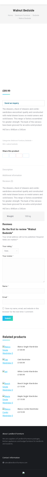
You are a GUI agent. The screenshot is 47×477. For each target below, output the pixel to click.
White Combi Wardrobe (28, 371)
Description (8, 169)
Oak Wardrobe (24, 359)
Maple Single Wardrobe (28, 396)
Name (6, 286)
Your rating (8, 246)
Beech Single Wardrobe (28, 383)
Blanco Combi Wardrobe (28, 409)
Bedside (28, 140)
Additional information (12, 175)
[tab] (23, 168)
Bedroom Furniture (18, 140)
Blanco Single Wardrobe (28, 346)
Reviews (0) (8, 181)
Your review (8, 256)
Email (5, 297)
